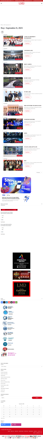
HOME (9, 431)
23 (9, 414)
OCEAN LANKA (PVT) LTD (30, 146)
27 (33, 414)
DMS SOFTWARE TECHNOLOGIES (32, 105)
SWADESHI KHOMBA (29, 119)
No (2, 217)
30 (9, 416)
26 (27, 414)
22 (3, 414)
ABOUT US (12, 431)
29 (3, 416)
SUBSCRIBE (31, 431)
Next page (38, 172)
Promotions (3, 391)
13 (33, 409)
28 (39, 414)
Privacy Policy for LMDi (4, 385)
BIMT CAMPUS (28, 64)
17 (15, 412)
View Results (3, 234)
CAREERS (35, 431)
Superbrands (3, 375)
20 (33, 412)
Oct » (4, 418)
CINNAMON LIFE (28, 50)
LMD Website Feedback (5, 388)
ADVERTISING (21, 431)
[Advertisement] (21, 16)
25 (21, 414)
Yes (3, 215)
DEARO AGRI (27, 78)
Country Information (4, 372)
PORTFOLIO (26, 431)
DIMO (25, 133)
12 (27, 409)
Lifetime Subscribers (4, 373)
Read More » (27, 43)
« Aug (2, 418)
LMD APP (2, 386)
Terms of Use (3, 380)
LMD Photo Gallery (4, 378)
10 (15, 409)
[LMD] (21, 3)
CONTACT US (40, 431)
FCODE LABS (27, 91)
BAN (25, 160)
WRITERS (16, 431)
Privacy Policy (3, 383)
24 (15, 414)
